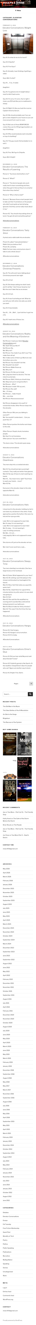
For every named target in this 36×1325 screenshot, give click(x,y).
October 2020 (7, 1023)
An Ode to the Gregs (10, 714)
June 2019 (6, 1050)
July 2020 (6, 1031)
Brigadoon (6, 718)
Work (5, 1276)
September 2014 (8, 1153)
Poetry (5, 1240)
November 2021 (8, 987)
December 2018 (8, 1070)
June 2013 (6, 1185)
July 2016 (6, 1106)
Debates (6, 1212)
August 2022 (7, 963)
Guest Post (6, 1232)
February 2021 (8, 1011)
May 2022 (6, 971)
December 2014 (8, 1145)
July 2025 (6, 908)
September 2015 (8, 1121)
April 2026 (6, 873)
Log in (5, 1288)
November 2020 (8, 1019)
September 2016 (8, 1098)
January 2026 (7, 884)
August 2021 (7, 999)
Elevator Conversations (11, 1216)
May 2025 (6, 916)
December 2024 (8, 928)
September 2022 (8, 959)
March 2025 (7, 924)
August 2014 (7, 1157)
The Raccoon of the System (12, 722)
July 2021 (6, 1003)
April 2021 (6, 1007)
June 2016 (6, 1110)
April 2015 (6, 1129)
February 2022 (8, 979)
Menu (19, 10)
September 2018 (8, 1074)
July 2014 (6, 1161)
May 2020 (6, 1038)
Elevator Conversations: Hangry (17, 626)
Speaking (6, 1264)
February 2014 (8, 1169)
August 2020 (7, 1027)
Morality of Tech (8, 1236)
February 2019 (8, 1062)
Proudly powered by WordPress (12, 1320)
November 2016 (8, 1094)
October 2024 (7, 936)
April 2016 (6, 1117)
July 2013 (6, 1181)
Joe (4, 812)
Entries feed (7, 1291)
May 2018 (6, 1082)
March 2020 (7, 1046)
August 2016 (7, 1102)
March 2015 (7, 1133)
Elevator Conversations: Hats (16, 505)
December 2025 (8, 888)
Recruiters (6, 1256)
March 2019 (7, 1058)
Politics (5, 1244)
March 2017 (7, 1090)
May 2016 (6, 1113)
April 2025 (6, 920)
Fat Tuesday (7, 1224)
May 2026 (6, 869)
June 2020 (6, 1035)
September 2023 (9, 952)
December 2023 (8, 948)
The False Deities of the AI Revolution (15, 710)
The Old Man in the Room (11, 706)
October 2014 (7, 1149)
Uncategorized (8, 1272)
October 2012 (7, 1192)
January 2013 (7, 1189)
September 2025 (9, 900)
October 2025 (7, 896)
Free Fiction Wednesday (11, 1228)
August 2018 (7, 1078)
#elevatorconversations (11, 221)
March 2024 (7, 944)
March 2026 (7, 877)
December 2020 (8, 1015)
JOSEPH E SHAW (14, 2)
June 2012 (6, 1200)
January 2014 (7, 1173)
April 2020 (6, 1042)
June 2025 (6, 912)
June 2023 (6, 956)
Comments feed (8, 1295)
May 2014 (6, 1165)
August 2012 (7, 1196)
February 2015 (8, 1137)
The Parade (18, 825)
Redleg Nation (7, 1260)
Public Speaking (8, 1248)
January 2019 (7, 1066)
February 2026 (8, 880)
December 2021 (8, 983)
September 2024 (9, 940)
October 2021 (7, 991)
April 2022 (6, 975)
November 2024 (8, 932)
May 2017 (6, 1086)
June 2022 (6, 967)
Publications (7, 1252)
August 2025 (7, 904)
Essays (5, 1220)
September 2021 (8, 995)
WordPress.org (8, 1299)
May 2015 (6, 1125)
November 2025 (8, 892)
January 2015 (7, 1141)
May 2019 (6, 1054)
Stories (5, 1268)
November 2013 (8, 1177)
